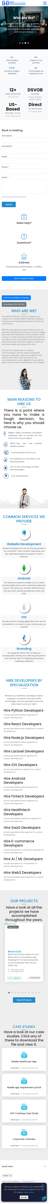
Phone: (5, 167)
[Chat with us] (44, 1199)
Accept (24, 1197)
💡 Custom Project (17, 1164)
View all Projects (24, 1000)
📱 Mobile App (15, 1158)
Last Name (7, 146)
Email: (5, 156)
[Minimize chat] (39, 1138)
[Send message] (42, 1185)
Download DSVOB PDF (14, 304)
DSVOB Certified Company (16, 297)
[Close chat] (43, 1138)
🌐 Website (29, 1158)
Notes (5, 177)
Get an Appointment (24, 278)
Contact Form (37, 1190)
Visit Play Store (17, 971)
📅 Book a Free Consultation (25, 1172)
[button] (2, 24)
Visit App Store (17, 970)
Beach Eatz (14, 951)
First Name (7, 136)
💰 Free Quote (35, 1164)
